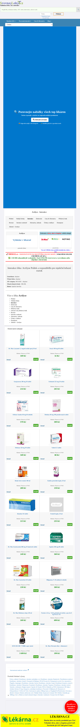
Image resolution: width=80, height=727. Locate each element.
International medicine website (18, 670)
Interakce (30, 218)
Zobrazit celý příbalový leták (19, 310)
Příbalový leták (63, 218)
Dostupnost (60, 223)
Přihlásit (58, 14)
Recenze (11, 223)
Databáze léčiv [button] (11, 21)
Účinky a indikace (49, 223)
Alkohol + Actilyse (14, 227)
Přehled (11, 218)
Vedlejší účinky (20, 218)
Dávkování (39, 218)
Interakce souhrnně (21, 223)
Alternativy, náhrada (35, 223)
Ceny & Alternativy (39, 21)
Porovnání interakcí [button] (24, 21)
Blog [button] (49, 21)
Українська (44, 16)
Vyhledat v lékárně (22, 240)
